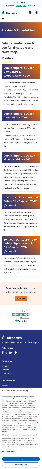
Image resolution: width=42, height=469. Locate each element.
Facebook (3, 353)
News (16, 2)
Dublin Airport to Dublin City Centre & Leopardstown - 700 (18, 71)
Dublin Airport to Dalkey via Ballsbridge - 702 (19, 157)
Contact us (6, 373)
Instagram (6, 353)
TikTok (15, 353)
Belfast (5, 385)
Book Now (21, 298)
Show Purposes (21, 465)
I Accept (21, 459)
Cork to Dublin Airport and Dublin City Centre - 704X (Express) (20, 201)
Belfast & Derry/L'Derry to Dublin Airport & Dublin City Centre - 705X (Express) (20, 245)
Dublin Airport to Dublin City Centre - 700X (18, 115)
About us (5, 366)
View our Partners (9, 452)
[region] (21, 428)
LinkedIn (10, 353)
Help (25, 2)
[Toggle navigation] (3, 18)
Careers (5, 369)
